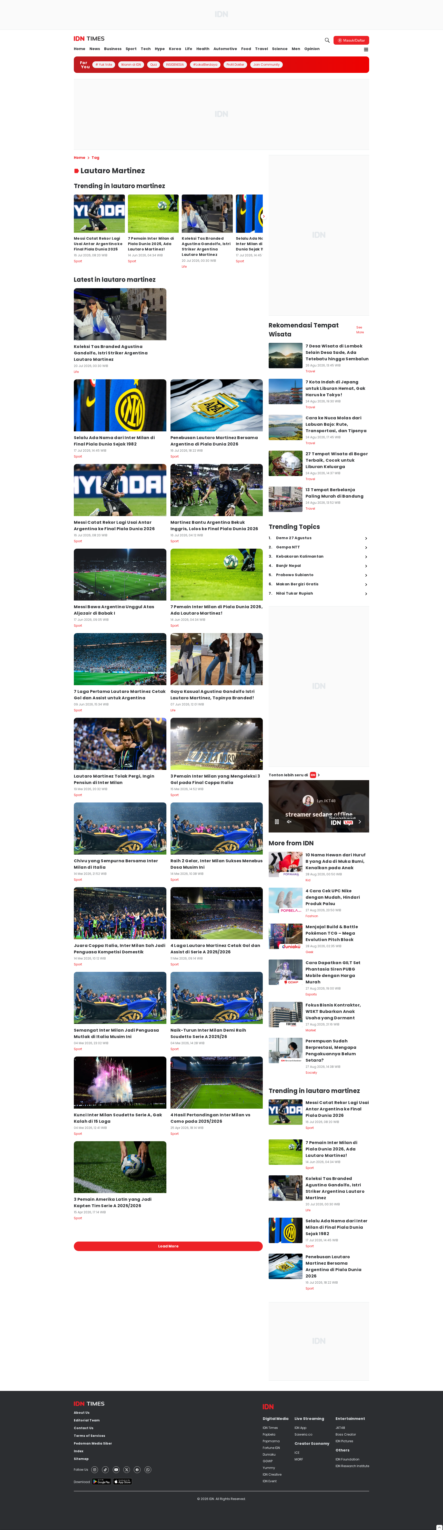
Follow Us (81, 1469)
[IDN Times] (89, 38)
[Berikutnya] (264, 216)
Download (82, 1482)
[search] (327, 40)
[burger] (366, 49)
